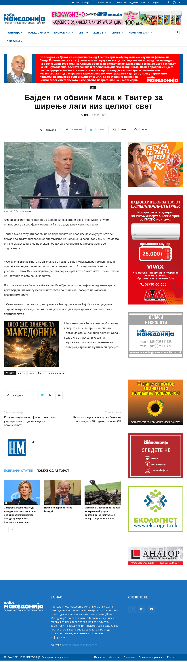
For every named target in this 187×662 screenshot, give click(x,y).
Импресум (99, 657)
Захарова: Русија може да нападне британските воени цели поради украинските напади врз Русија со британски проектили (20, 515)
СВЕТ (82, 32)
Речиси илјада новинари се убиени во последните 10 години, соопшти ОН (97, 419)
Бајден (41, 373)
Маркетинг (115, 657)
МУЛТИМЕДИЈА (139, 32)
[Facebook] (168, 2)
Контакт (171, 657)
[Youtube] (180, 2)
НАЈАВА (156, 2)
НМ (86, 115)
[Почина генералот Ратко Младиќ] (62, 492)
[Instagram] (174, 2)
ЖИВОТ (98, 32)
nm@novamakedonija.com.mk (80, 645)
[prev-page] (6, 529)
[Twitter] (42, 395)
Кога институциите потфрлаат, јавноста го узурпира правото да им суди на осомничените (30, 421)
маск (31, 373)
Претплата (129, 657)
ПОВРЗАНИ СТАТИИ (18, 470)
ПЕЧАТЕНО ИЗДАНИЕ (127, 2)
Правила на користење (151, 657)
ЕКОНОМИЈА (62, 32)
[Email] (50, 395)
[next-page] (12, 529)
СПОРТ (116, 32)
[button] (178, 33)
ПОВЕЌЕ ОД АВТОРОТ (53, 470)
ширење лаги (56, 373)
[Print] (59, 395)
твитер (21, 373)
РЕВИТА (145, 2)
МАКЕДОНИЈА (37, 32)
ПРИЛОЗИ (13, 41)
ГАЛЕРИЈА (13, 32)
